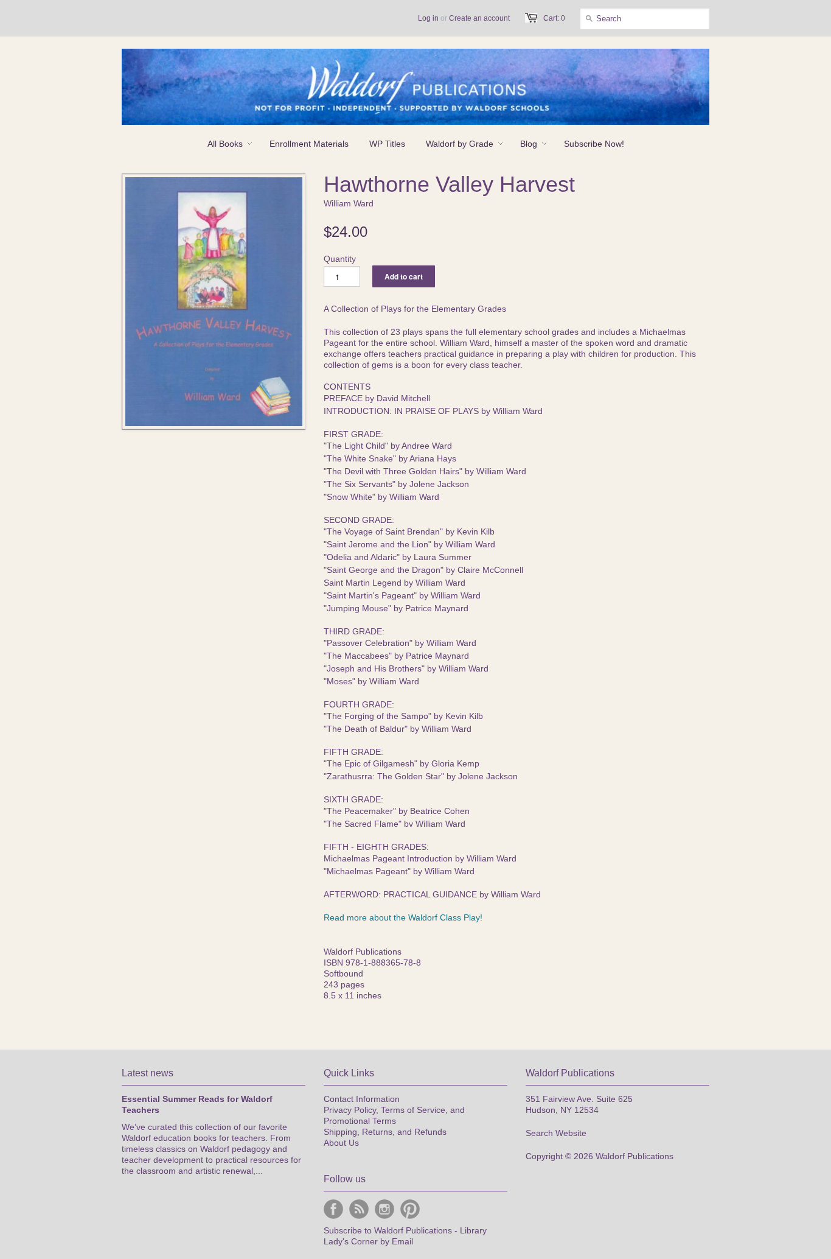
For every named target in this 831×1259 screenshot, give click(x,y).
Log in (428, 18)
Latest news (147, 1073)
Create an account (479, 18)
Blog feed (359, 1209)
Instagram (384, 1209)
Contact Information (362, 1099)
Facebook (333, 1209)
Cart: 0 (554, 18)
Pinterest (410, 1209)
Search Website (556, 1133)
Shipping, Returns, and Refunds (385, 1132)
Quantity (340, 259)
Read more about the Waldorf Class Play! (403, 917)
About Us (341, 1143)
